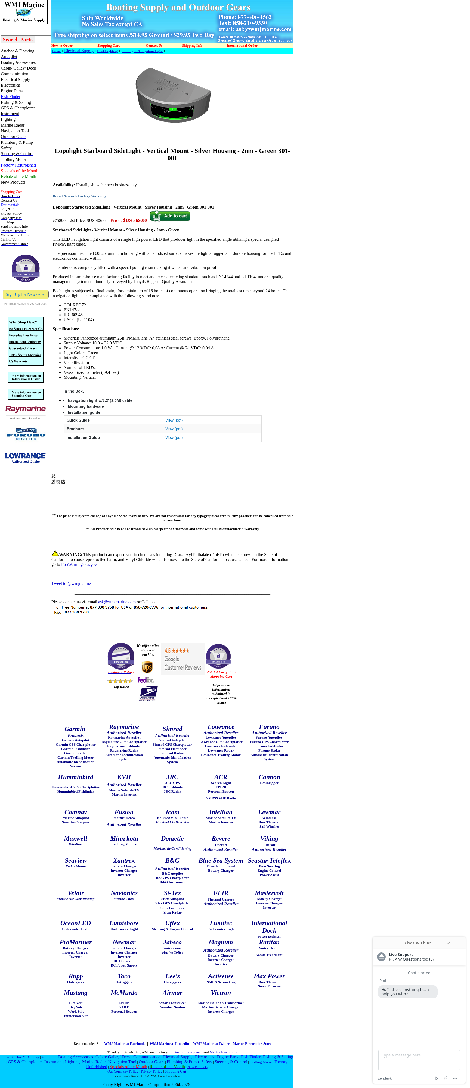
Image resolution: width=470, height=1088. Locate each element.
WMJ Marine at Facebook (125, 1044)
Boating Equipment (188, 1052)
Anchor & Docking (25, 1057)
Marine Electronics (224, 1052)
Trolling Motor (261, 1062)
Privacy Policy (151, 1071)
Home (56, 51)
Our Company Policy (122, 1071)
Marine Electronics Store (252, 1044)
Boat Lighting (107, 51)
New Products (197, 1067)
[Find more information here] (419, 1010)
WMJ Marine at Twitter (211, 1044)
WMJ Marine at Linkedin (169, 1044)
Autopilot (48, 1057)
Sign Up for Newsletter (26, 294)
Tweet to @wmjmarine (71, 583)
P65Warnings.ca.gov (79, 564)
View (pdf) (174, 420)
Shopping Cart (175, 1071)
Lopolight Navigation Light (142, 51)
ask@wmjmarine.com (117, 602)
